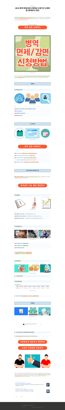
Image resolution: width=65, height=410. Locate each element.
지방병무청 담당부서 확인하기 (32, 342)
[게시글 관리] (18, 396)
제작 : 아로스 (23, 407)
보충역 (17, 111)
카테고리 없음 (32, 6)
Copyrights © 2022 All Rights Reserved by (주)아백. (37, 407)
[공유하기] (17, 396)
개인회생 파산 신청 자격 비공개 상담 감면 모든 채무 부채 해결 (24, 391)
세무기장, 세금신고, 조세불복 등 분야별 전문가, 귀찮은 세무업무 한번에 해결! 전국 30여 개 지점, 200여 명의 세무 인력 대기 (29, 385)
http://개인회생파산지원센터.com (19, 388)
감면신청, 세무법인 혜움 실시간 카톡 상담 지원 (23, 383)
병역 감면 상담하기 (32, 146)
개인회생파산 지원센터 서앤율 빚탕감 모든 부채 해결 (24, 389)
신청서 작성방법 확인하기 (32, 348)
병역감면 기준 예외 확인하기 (32, 185)
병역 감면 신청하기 (32, 27)
